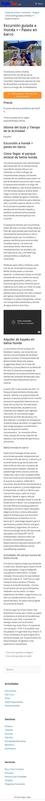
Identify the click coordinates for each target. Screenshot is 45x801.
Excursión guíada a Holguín (19, 652)
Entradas (9, 773)
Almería (8, 726)
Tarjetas (9, 780)
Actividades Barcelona (15, 741)
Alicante (8, 733)
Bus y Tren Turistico (14, 769)
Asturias (9, 737)
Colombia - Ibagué (30, 12)
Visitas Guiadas (12, 705)
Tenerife (9, 730)
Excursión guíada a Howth (18, 656)
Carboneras (10, 748)
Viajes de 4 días (12, 12)
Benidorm (9, 744)
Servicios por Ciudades (15, 776)
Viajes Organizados (14, 702)
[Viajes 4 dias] (11, 3)
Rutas (7, 698)
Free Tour (9, 694)
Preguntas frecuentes (15, 784)
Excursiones (10, 690)
